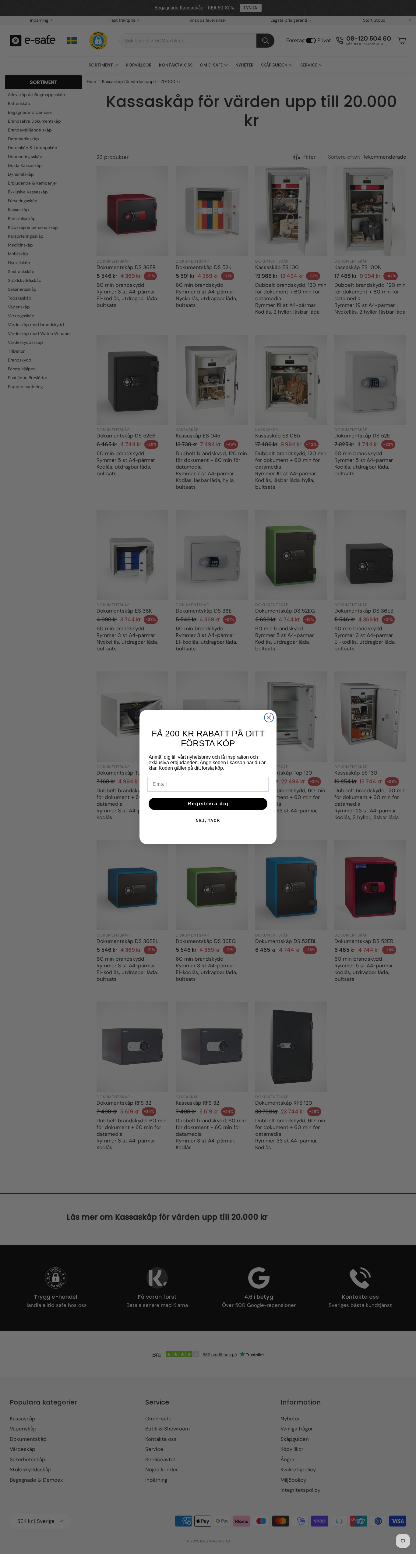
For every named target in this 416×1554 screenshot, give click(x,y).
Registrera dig (208, 803)
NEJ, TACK (208, 820)
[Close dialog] (268, 717)
